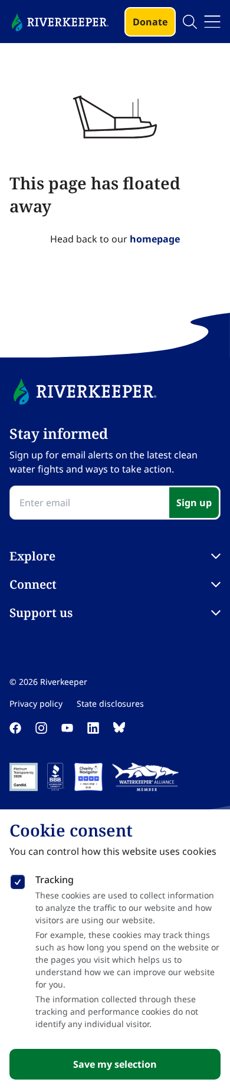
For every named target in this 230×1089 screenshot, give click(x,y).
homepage (155, 238)
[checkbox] (18, 879)
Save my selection (115, 1064)
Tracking (54, 879)
